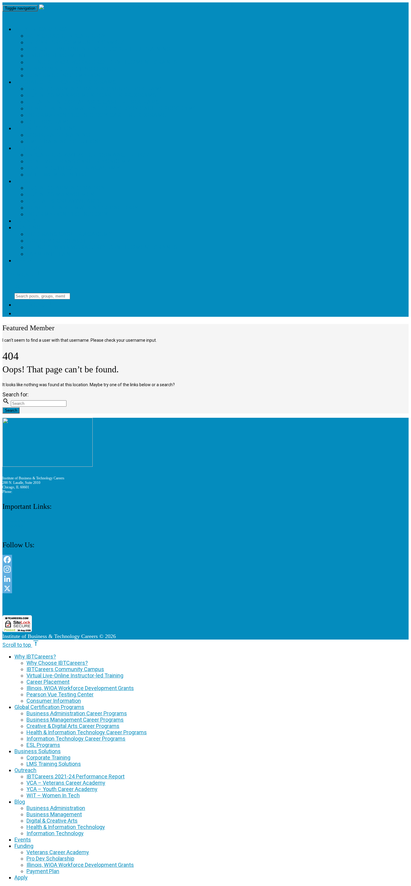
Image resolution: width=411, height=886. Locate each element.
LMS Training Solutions (64, 141)
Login (27, 313)
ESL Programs (48, 121)
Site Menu (22, 274)
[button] (183, 604)
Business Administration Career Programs (94, 88)
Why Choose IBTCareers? (65, 35)
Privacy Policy (12, 526)
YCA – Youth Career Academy (73, 168)
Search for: (15, 394)
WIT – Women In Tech (58, 174)
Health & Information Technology (82, 207)
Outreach (30, 148)
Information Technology (67, 214)
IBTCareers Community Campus (75, 42)
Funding (27, 227)
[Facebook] (183, 559)
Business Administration (65, 188)
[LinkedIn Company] (183, 579)
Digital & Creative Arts (63, 201)
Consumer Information (63, 75)
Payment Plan (48, 254)
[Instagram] (183, 569)
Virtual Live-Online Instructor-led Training (98, 49)
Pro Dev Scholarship (59, 240)
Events (25, 221)
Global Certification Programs (65, 82)
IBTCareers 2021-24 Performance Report (89, 154)
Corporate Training (58, 135)
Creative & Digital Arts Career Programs (92, 102)
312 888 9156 (23, 492)
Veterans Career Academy (69, 234)
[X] (183, 588)
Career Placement (56, 55)
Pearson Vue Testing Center (71, 69)
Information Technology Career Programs (96, 115)
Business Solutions (45, 128)
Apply (23, 260)
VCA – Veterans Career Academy (78, 161)
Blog (22, 181)
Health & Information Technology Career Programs (111, 108)
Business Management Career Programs (91, 95)
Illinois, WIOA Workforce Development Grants (101, 62)
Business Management (62, 194)
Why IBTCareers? (41, 29)
